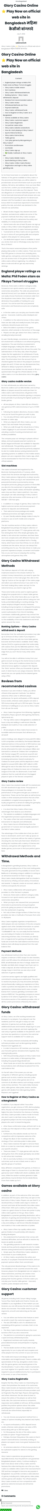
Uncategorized (21, 1)
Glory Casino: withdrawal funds (16, 110)
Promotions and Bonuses (14, 145)
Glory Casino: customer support (16, 120)
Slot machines (10, 90)
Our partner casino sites (14, 125)
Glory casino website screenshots (17, 128)
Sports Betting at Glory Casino (16, 160)
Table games (10, 138)
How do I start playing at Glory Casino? (19, 130)
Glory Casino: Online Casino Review (17, 163)
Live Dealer (9, 148)
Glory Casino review (12, 103)
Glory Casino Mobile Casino (15, 158)
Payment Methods (12, 108)
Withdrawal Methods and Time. (16, 105)
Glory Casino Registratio (14, 123)
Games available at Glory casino (17, 118)
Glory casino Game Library (14, 135)
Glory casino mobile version (15, 87)
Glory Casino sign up (12, 150)
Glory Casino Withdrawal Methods (17, 93)
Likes (5, 1490)
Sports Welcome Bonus (13, 133)
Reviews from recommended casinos (18, 100)
